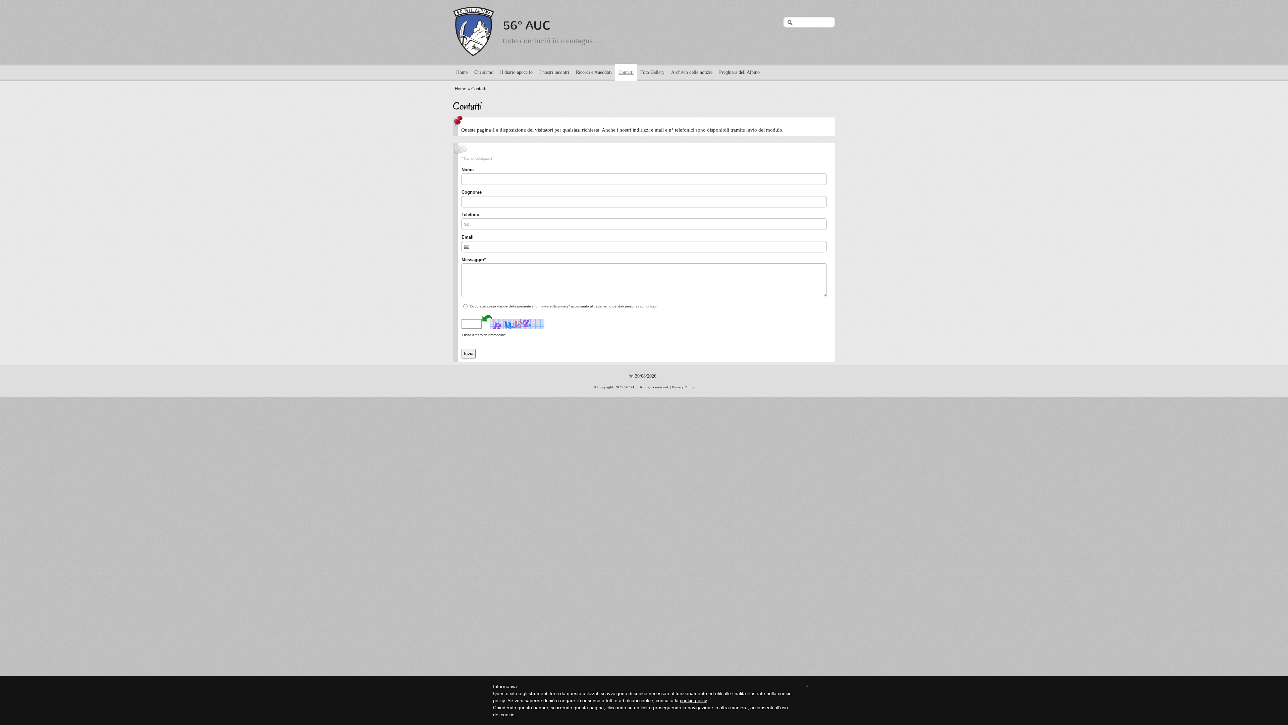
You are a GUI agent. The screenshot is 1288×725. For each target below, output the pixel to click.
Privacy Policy (683, 387)
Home (462, 72)
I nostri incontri (554, 72)
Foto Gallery (652, 72)
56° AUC (527, 25)
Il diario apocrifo (516, 72)
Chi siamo (483, 72)
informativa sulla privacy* (551, 306)
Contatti (626, 72)
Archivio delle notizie (691, 72)
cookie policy (693, 700)
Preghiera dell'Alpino (739, 72)
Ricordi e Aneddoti (594, 72)
